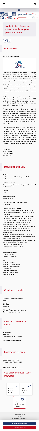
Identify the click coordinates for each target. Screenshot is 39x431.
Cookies (19, 416)
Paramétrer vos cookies (19, 418)
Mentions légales (19, 414)
